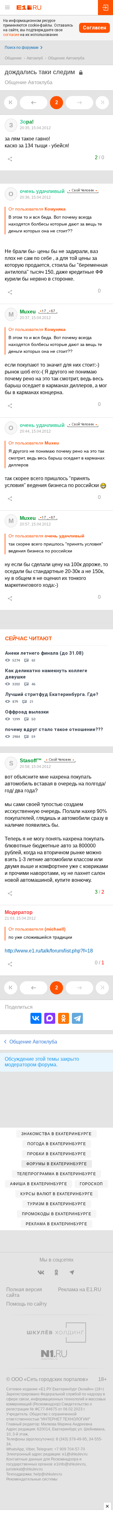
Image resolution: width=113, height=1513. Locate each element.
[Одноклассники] (63, 1018)
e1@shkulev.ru (75, 1454)
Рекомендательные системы (31, 1479)
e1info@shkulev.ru (70, 1464)
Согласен (94, 28)
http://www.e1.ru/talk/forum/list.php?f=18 (49, 950)
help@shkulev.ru (48, 1474)
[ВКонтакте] (35, 1018)
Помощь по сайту (26, 1304)
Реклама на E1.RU (79, 1289)
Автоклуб (35, 58)
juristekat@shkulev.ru (24, 1469)
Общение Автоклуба (66, 58)
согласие (11, 35)
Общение (13, 58)
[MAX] (49, 1018)
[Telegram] (77, 1018)
